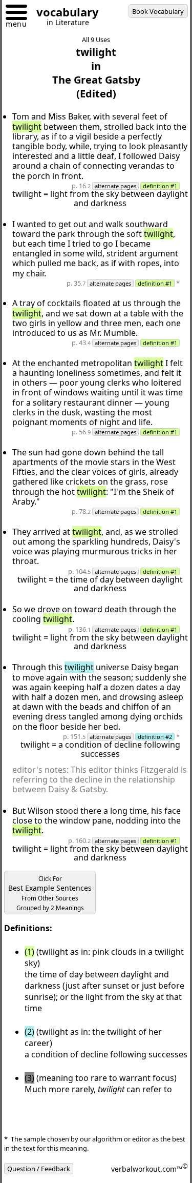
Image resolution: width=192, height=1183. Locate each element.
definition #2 (155, 736)
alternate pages (115, 186)
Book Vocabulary (158, 11)
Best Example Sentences (50, 893)
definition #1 (160, 186)
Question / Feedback (39, 1168)
